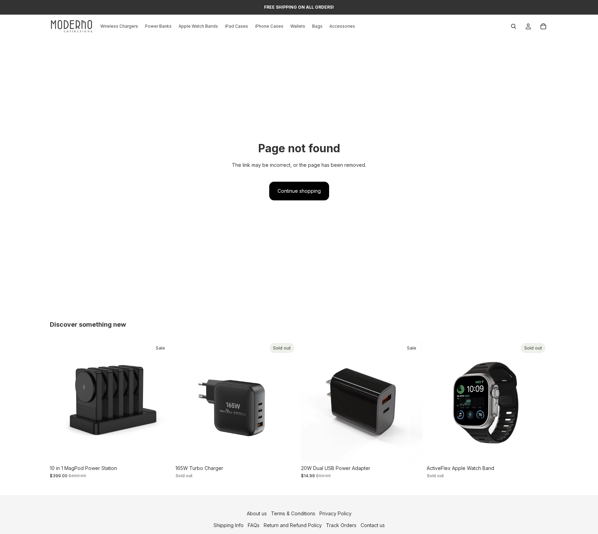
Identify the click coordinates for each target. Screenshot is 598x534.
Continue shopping (299, 191)
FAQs (254, 525)
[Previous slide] (60, 400)
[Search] (513, 26)
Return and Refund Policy (293, 525)
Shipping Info (229, 525)
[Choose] (160, 451)
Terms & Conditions (293, 513)
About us (257, 513)
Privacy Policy (335, 513)
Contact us (373, 525)
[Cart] (543, 26)
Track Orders (341, 525)
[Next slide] (161, 400)
